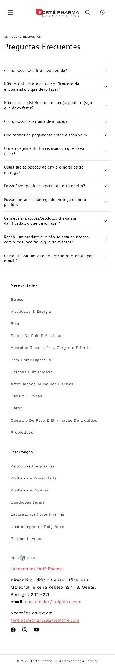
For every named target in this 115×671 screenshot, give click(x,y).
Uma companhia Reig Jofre (37, 526)
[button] (11, 12)
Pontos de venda (27, 538)
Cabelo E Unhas (26, 396)
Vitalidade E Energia (31, 311)
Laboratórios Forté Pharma (37, 514)
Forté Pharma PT (44, 661)
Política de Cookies (30, 490)
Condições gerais (27, 502)
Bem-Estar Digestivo (31, 360)
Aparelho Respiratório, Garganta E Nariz (50, 347)
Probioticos (22, 432)
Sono (15, 323)
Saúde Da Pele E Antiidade (37, 335)
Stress (17, 299)
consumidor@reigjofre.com (53, 601)
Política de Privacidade (34, 478)
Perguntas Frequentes (33, 466)
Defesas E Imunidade (32, 372)
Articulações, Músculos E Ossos (42, 384)
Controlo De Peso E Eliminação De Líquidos (54, 420)
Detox (16, 408)
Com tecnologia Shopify (78, 661)
